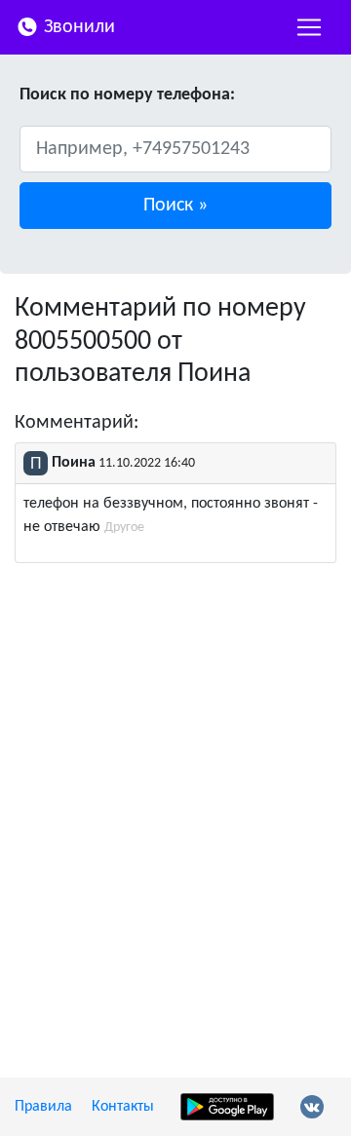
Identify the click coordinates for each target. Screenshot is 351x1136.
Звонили (77, 27)
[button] (176, 205)
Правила (43, 1107)
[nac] (309, 27)
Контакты (123, 1107)
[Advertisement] (175, 762)
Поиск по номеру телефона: (127, 95)
